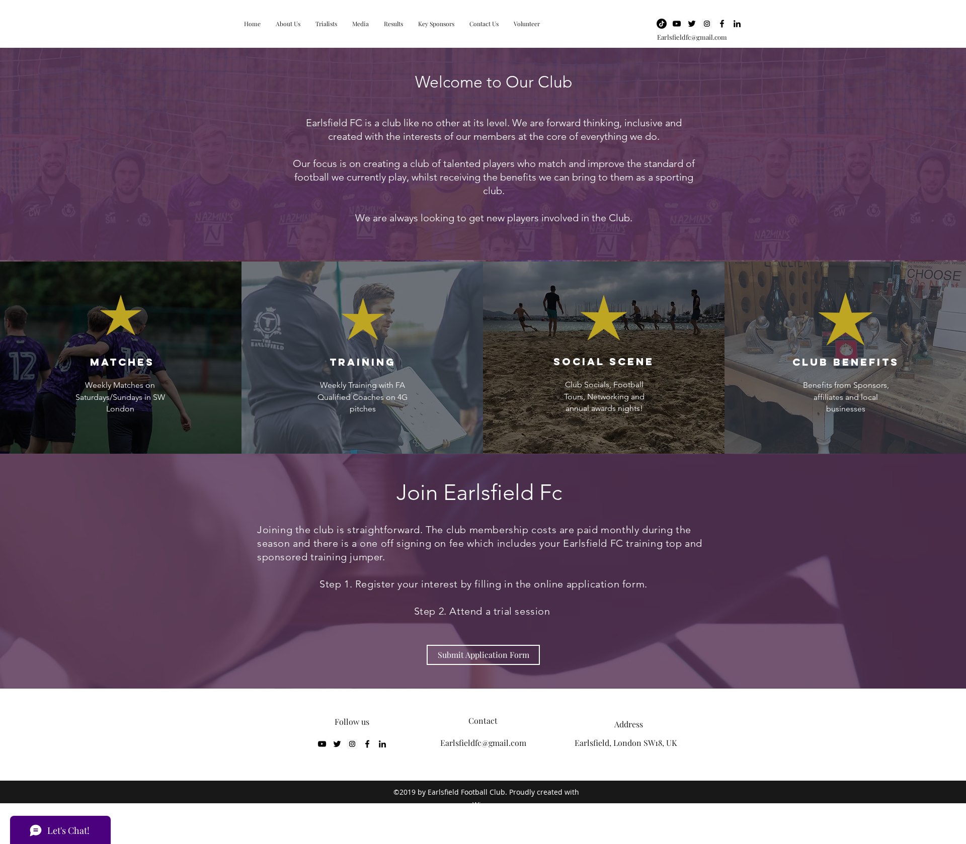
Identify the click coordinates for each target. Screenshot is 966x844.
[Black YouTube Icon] (677, 24)
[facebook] (722, 24)
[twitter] (692, 24)
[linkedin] (737, 24)
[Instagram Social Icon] (707, 24)
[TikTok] (662, 24)
